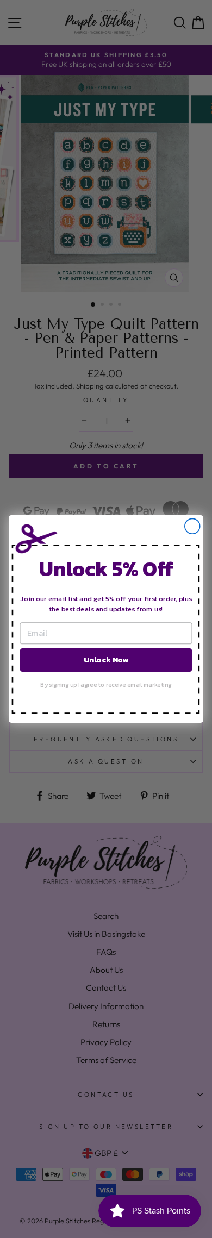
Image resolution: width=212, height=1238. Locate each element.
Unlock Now (106, 659)
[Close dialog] (192, 526)
